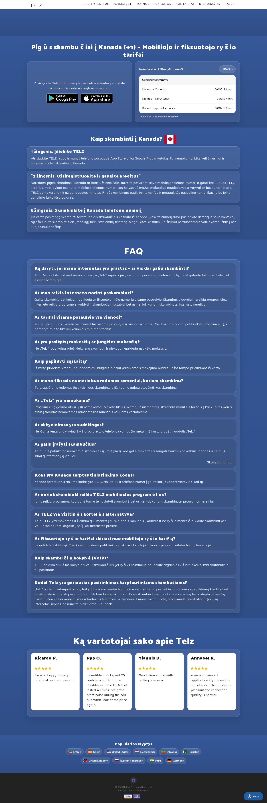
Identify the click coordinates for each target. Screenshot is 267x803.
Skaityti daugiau (219, 462)
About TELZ (142, 790)
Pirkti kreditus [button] (95, 3)
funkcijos (162, 3)
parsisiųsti (123, 3)
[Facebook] (133, 780)
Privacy (122, 790)
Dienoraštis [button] (209, 3)
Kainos (143, 3)
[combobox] (227, 69)
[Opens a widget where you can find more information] (253, 796)
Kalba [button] (230, 3)
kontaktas (185, 3)
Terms (130, 790)
